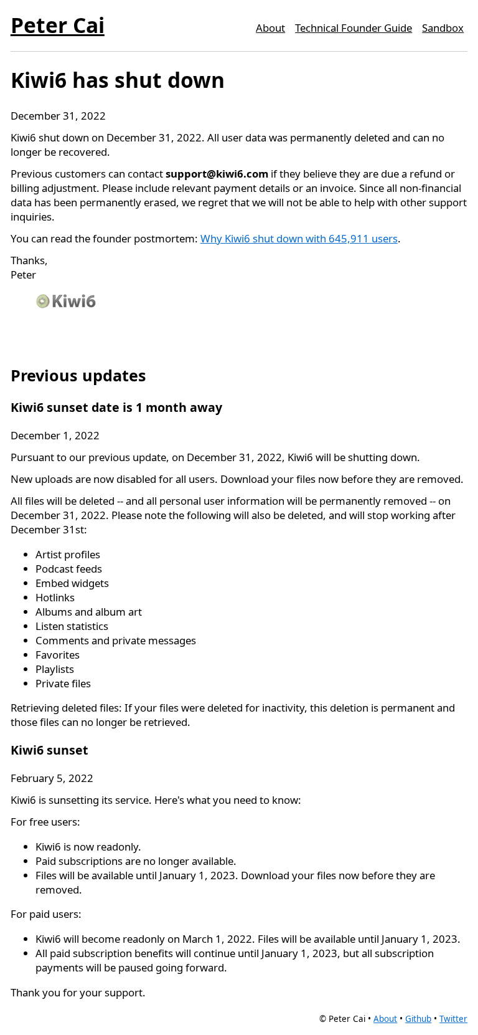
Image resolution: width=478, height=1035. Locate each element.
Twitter (453, 1018)
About (270, 28)
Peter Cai (58, 25)
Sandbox (443, 28)
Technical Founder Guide (353, 28)
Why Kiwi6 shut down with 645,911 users (299, 238)
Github (418, 1018)
